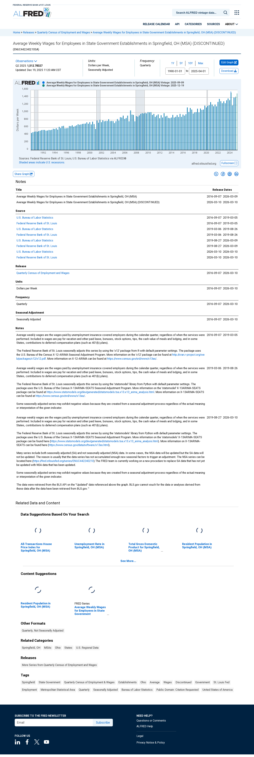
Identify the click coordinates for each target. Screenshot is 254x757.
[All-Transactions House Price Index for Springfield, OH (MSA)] (38, 530)
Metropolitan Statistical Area (58, 689)
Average (155, 682)
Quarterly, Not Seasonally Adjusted (42, 630)
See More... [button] (128, 561)
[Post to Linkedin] (236, 174)
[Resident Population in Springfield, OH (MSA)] (199, 530)
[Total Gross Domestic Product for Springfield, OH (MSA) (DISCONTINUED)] (145, 530)
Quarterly (84, 689)
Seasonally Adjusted (105, 689)
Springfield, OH (31, 647)
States (68, 647)
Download (227, 71)
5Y (181, 63)
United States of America (217, 689)
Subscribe (103, 722)
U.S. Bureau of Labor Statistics (34, 217)
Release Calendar (156, 24)
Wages (167, 682)
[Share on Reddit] (230, 174)
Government (202, 682)
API (177, 24)
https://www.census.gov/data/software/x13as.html (79, 445)
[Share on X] (216, 174)
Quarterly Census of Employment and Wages (63, 32)
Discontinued (183, 682)
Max (200, 63)
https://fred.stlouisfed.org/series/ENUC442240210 (63, 461)
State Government (49, 682)
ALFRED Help (145, 726)
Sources (213, 24)
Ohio (58, 647)
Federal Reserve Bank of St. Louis (36, 223)
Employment (29, 689)
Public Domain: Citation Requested (177, 689)
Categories (193, 24)
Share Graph (22, 174)
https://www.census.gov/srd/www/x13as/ (131, 358)
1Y (172, 63)
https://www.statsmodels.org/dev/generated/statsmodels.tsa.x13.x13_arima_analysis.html (100, 392)
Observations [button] (25, 61)
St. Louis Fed (221, 682)
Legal (140, 736)
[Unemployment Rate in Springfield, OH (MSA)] (91, 530)
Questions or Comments (151, 720)
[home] (32, 12)
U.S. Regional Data (87, 647)
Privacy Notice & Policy (151, 742)
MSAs (47, 647)
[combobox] (201, 12)
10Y (190, 63)
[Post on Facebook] (223, 174)
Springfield (28, 682)
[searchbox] (201, 12)
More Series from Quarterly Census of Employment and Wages (59, 665)
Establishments (127, 682)
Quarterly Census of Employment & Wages (89, 682)
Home (16, 32)
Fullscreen (228, 163)
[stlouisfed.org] (31, 4)
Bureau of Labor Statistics (137, 689)
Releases (28, 32)
